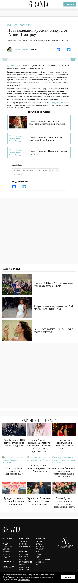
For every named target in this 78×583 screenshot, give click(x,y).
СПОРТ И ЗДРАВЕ (43, 559)
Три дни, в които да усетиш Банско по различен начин (14, 501)
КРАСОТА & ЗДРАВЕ (40, 540)
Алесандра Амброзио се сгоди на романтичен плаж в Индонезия (63, 472)
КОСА (38, 557)
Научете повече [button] (24, 580)
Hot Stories (7, 539)
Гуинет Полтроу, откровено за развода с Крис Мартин (45, 138)
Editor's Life (23, 554)
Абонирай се (69, 4)
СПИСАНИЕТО (8, 562)
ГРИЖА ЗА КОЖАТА (40, 550)
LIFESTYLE (23, 551)
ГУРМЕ (22, 564)
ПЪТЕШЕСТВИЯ (25, 562)
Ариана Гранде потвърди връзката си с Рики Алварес (39, 468)
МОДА (5, 544)
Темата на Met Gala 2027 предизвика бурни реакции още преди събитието (53, 284)
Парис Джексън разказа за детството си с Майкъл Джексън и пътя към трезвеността (39, 445)
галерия (54, 170)
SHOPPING (6, 551)
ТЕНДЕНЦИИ (7, 546)
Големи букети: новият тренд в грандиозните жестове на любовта (64, 502)
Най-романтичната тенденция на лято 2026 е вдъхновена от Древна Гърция (54, 307)
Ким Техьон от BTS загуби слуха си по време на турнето (14, 442)
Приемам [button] (68, 577)
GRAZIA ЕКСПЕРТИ (40, 545)
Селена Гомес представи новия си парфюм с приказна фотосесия (53, 330)
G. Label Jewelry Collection (59, 102)
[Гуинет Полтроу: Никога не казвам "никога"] (18, 152)
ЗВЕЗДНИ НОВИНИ (23, 542)
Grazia (9, 25)
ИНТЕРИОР (23, 557)
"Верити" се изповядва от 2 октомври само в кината (64, 444)
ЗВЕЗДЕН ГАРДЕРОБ (25, 25)
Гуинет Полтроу (14, 66)
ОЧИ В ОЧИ (24, 539)
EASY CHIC (6, 549)
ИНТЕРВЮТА (24, 546)
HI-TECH (22, 559)
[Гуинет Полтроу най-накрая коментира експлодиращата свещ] (18, 122)
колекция (17, 170)
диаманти (17, 174)
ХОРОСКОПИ (24, 567)
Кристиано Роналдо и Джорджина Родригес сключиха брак (39, 501)
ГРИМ (38, 554)
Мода (15, 25)
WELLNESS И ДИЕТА (41, 563)
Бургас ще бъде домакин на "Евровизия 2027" (14, 471)
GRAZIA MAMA (8, 567)
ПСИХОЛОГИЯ (25, 570)
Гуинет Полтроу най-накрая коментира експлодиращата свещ (47, 122)
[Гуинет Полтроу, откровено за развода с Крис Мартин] (18, 138)
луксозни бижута (28, 170)
